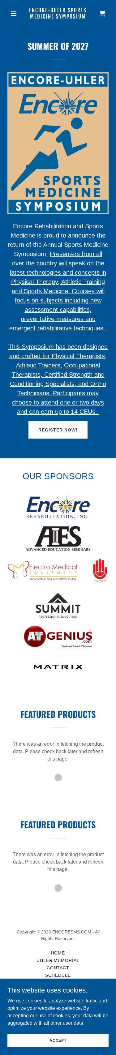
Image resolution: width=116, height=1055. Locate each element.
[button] (15, 13)
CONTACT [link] (58, 967)
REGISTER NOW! (58, 429)
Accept (58, 1040)
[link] (58, 16)
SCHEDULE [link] (58, 975)
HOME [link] (58, 952)
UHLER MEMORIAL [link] (58, 960)
